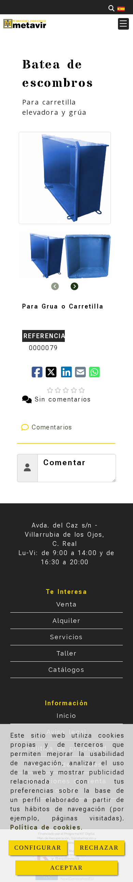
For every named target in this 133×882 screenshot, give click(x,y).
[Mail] (82, 374)
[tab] (66, 427)
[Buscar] (111, 8)
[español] (121, 8)
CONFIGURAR (38, 847)
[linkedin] (68, 374)
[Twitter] (53, 374)
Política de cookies (45, 827)
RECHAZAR (99, 847)
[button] (123, 24)
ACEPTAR (66, 867)
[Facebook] (39, 374)
